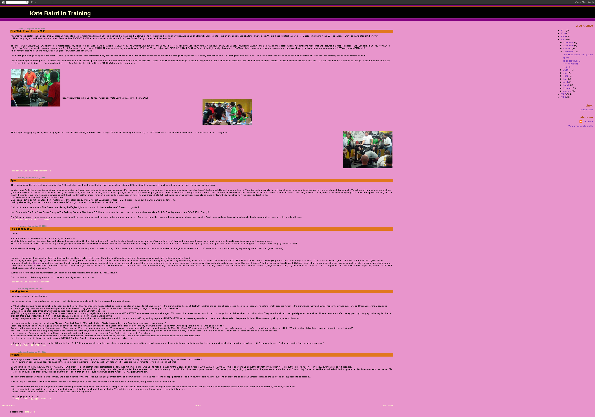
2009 (563, 36)
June (566, 76)
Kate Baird (588, 121)
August (567, 70)
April (565, 82)
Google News (586, 109)
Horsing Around (19, 291)
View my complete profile (580, 126)
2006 (563, 97)
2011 (563, 30)
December (568, 42)
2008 (563, 39)
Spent (13, 180)
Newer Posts (8, 405)
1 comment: (45, 219)
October (567, 48)
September (569, 51)
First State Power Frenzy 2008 (27, 31)
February (568, 88)
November (568, 45)
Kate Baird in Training (60, 13)
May (565, 79)
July (565, 73)
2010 (563, 33)
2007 (563, 94)
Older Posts (387, 405)
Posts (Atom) (30, 411)
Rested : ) (16, 354)
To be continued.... (21, 229)
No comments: (45, 171)
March (566, 85)
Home (198, 405)
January (567, 91)
